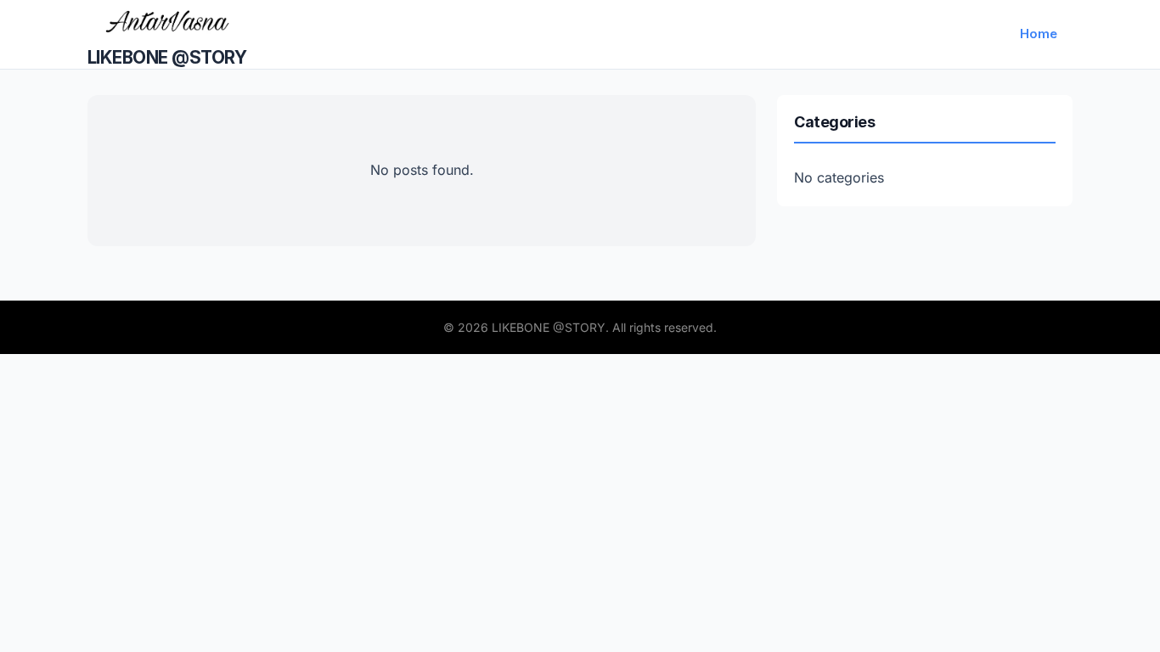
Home (1038, 33)
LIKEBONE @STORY (166, 57)
